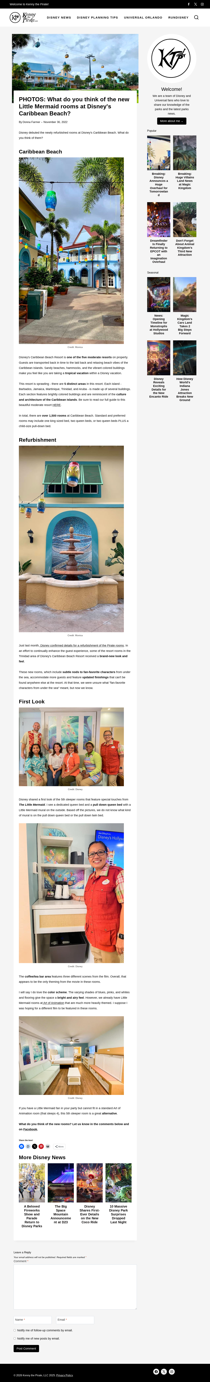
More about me (170, 121)
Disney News (59, 17)
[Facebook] (189, 4)
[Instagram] (202, 4)
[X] (196, 4)
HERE (56, 405)
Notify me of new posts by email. (38, 1338)
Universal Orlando (143, 17)
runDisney (178, 17)
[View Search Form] (196, 18)
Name (20, 1319)
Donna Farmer (31, 122)
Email (62, 1319)
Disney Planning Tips (97, 17)
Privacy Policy (64, 1375)
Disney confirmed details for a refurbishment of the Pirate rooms (82, 645)
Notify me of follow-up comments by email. (45, 1330)
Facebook (30, 1129)
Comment (21, 1261)
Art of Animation (53, 1003)
